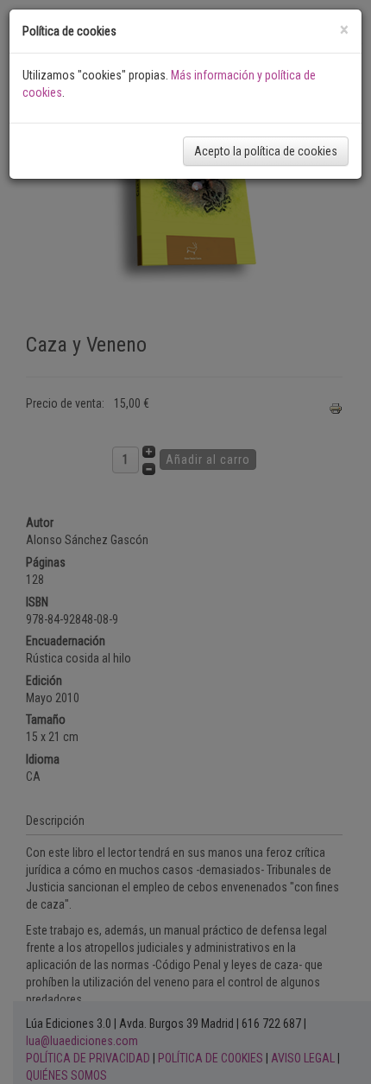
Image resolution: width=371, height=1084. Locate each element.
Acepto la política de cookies (265, 151)
